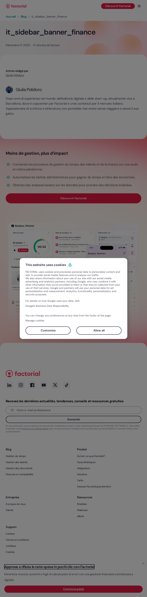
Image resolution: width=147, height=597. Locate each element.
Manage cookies (34, 320)
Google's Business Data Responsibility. (47, 305)
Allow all (99, 330)
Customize (48, 330)
